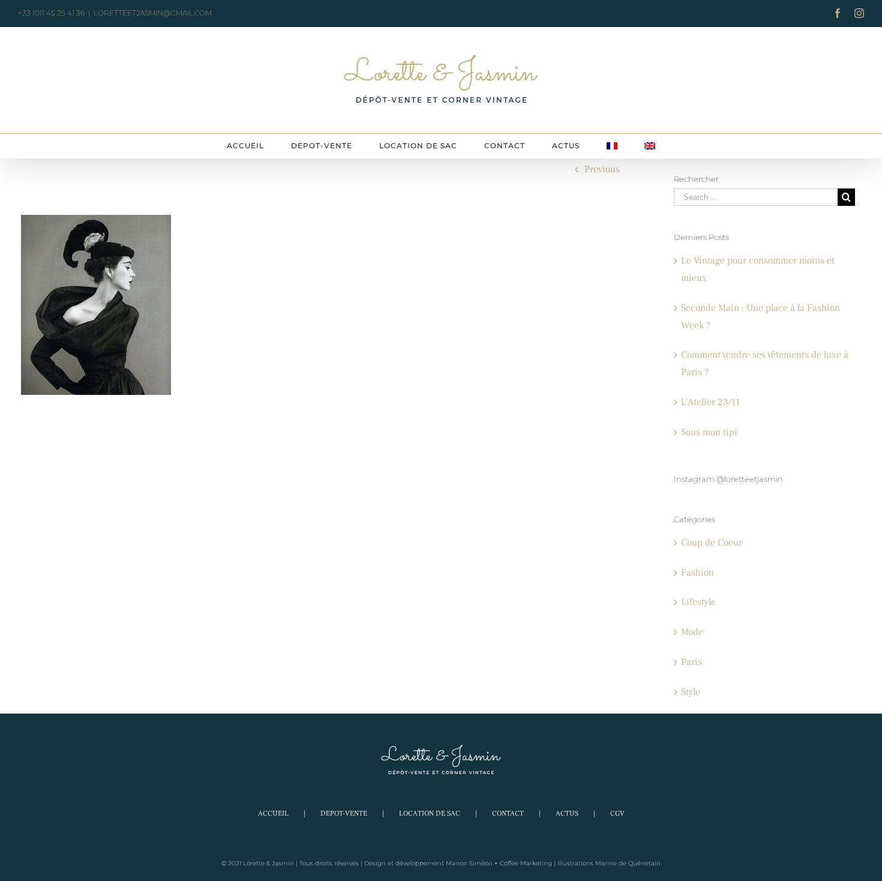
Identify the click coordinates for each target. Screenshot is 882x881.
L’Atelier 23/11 (710, 402)
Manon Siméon (469, 863)
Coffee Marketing (526, 863)
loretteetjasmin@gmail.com (153, 12)
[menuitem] (246, 146)
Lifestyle (698, 602)
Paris (691, 662)
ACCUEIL (273, 813)
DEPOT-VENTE (343, 813)
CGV (617, 813)
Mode (692, 632)
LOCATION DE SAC (429, 813)
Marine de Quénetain (628, 863)
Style (690, 692)
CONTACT (508, 813)
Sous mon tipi (709, 432)
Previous (602, 169)
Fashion (697, 573)
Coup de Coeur (711, 543)
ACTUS (567, 813)
